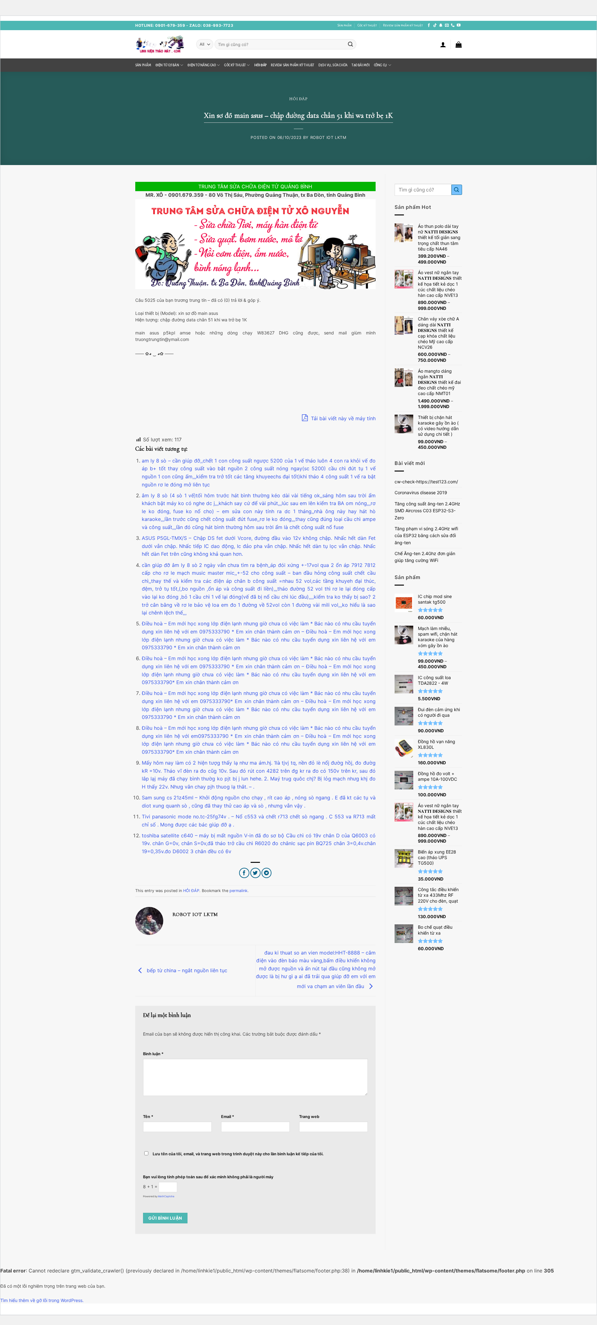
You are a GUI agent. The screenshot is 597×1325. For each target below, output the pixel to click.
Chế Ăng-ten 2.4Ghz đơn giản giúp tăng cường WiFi (425, 557)
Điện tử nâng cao (201, 65)
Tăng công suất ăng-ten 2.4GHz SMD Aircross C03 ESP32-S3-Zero (427, 510)
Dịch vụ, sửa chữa (332, 65)
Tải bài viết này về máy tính (342, 418)
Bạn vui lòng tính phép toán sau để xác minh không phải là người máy (208, 1177)
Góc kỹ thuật (367, 25)
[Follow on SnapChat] (441, 25)
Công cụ (380, 65)
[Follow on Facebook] (429, 25)
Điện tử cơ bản (167, 65)
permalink (238, 890)
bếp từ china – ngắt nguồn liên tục (186, 970)
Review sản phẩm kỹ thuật (403, 25)
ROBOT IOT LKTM (328, 137)
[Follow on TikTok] (435, 25)
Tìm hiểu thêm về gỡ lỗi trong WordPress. (42, 1300)
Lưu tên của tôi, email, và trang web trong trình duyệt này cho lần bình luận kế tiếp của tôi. (238, 1154)
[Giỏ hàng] (459, 44)
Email (227, 1116)
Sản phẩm (344, 25)
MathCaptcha (166, 1196)
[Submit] (350, 44)
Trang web (309, 1116)
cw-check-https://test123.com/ (426, 481)
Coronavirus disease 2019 (421, 492)
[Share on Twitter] (255, 873)
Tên (148, 1116)
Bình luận (153, 1053)
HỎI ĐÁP (260, 65)
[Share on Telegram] (266, 873)
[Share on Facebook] (244, 873)
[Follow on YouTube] (458, 25)
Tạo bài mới (360, 65)
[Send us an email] (447, 25)
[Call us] (453, 25)
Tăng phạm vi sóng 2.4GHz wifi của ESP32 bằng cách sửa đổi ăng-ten (426, 535)
